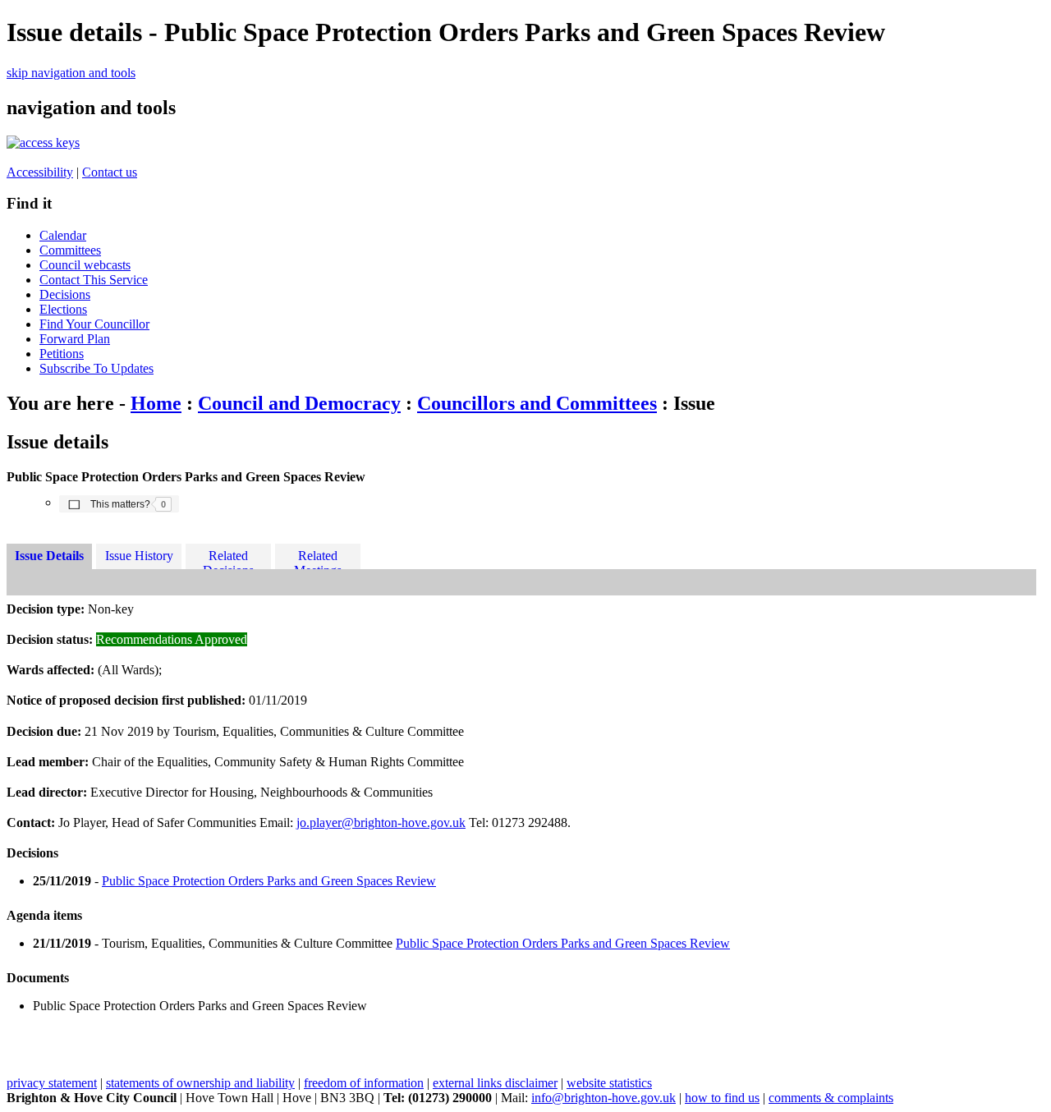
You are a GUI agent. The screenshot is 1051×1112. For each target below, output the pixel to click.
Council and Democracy (299, 403)
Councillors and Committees (537, 403)
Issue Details (49, 556)
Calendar (62, 235)
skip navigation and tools (71, 73)
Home (156, 403)
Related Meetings (318, 559)
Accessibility (40, 172)
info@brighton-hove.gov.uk (603, 1098)
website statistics (609, 1083)
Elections (63, 309)
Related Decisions (228, 559)
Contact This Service (93, 280)
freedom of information (364, 1083)
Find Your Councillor (94, 324)
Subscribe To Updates (96, 368)
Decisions (64, 294)
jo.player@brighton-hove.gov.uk (381, 822)
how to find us (722, 1098)
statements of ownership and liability (200, 1083)
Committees (70, 250)
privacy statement (52, 1083)
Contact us (109, 172)
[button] (119, 503)
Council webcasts (85, 265)
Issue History (139, 556)
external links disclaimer (495, 1083)
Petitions (61, 354)
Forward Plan (74, 339)
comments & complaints (831, 1098)
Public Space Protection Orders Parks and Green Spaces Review (269, 881)
